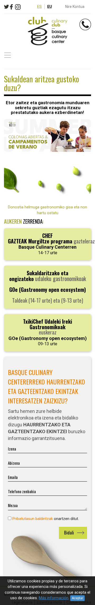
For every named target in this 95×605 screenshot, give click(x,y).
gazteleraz (51, 243)
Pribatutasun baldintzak (32, 518)
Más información (53, 598)
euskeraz (47, 331)
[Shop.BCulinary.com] (47, 31)
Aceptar (77, 598)
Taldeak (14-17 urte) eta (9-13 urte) (47, 286)
